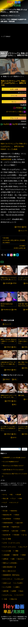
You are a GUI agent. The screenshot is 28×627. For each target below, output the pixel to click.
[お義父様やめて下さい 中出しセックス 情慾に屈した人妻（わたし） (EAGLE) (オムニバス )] (8, 359)
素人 (25, 227)
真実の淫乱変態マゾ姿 (9, 567)
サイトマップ (14, 502)
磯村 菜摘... (21, 395)
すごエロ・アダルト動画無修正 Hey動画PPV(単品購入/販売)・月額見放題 (13, 20)
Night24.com (15, 527)
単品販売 (19, 107)
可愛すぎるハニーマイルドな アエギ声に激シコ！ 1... (8, 278)
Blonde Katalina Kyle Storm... (7, 305)
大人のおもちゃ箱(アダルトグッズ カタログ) (14, 475)
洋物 (15, 309)
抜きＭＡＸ (21, 559)
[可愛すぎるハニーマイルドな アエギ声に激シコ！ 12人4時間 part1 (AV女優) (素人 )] (8, 274)
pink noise (15, 531)
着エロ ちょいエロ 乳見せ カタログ (13, 465)
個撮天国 (15, 555)
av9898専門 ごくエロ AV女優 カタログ (14, 457)
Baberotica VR (7, 515)
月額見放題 (22, 115)
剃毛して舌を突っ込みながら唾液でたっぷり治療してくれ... (8, 341)
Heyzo (21, 591)
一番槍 (16, 551)
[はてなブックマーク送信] (17, 255)
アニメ (14, 498)
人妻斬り (17, 587)
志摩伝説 (5, 559)
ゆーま (25, 535)
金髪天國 (5, 591)
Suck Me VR (6, 535)
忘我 (13, 559)
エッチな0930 (7, 587)
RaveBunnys (7, 309)
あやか (15, 437)
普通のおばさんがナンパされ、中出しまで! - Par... (8, 396)
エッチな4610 (18, 583)
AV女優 (8, 283)
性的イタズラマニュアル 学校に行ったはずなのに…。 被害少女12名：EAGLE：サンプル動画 (14, 146)
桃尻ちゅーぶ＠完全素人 (10, 563)
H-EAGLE (17, 519)
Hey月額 (15, 124)
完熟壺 (24, 555)
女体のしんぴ (7, 583)
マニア (5, 502)
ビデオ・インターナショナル (11, 543)
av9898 (14, 591)
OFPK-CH (6, 531)
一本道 (5, 599)
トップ (3, 36)
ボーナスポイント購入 (14, 111)
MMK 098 (6, 527)
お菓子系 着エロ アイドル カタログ (13, 469)
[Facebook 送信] (8, 255)
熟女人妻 (5, 498)
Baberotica (14, 511)
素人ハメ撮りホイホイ (9, 571)
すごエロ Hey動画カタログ (11, 461)
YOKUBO (16, 535)
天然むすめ (13, 599)
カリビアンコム (7, 595)
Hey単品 (6, 124)
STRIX (15, 283)
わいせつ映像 (7, 539)
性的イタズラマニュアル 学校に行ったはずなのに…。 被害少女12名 (13, 83)
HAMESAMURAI (8, 523)
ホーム (5, 494)
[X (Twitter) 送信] (5, 255)
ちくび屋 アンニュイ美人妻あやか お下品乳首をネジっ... (8, 428)
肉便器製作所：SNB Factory (11, 575)
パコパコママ (19, 595)
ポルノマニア (23, 547)
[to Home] (14, 6)
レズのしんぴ (19, 579)
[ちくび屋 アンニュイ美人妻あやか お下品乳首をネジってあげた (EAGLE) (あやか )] (8, 423)
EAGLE (19, 227)
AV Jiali (5, 511)
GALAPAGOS (7, 519)
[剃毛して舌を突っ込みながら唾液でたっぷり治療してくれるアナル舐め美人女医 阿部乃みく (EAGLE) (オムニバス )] (8, 336)
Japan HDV (19, 523)
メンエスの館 (7, 551)
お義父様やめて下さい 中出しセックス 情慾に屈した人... (8, 364)
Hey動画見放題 (6, 159)
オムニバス (23, 230)
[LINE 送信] (14, 255)
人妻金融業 (6, 555)
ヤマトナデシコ (7, 579)
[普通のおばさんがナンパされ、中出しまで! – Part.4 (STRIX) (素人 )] (8, 392)
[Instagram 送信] (11, 255)
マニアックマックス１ (9, 547)
